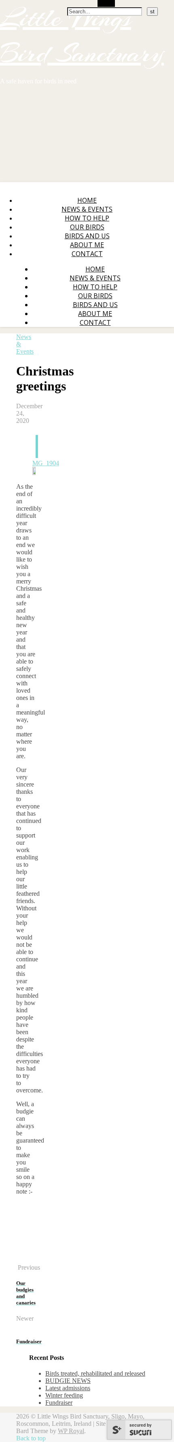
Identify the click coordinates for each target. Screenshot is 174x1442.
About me (87, 244)
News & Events (87, 209)
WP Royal (71, 1430)
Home (87, 200)
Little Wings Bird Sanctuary (82, 35)
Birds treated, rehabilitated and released (95, 1373)
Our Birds (87, 227)
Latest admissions (67, 1388)
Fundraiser (58, 1402)
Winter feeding (64, 1395)
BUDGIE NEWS (68, 1380)
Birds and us (87, 235)
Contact (87, 253)
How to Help (87, 218)
